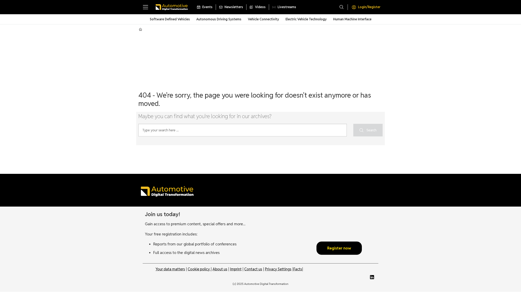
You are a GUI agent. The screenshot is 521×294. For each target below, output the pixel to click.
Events (207, 7)
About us (219, 269)
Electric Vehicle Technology (306, 19)
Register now (339, 248)
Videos (260, 7)
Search (371, 130)
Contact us (253, 269)
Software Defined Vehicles (170, 19)
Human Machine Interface (352, 19)
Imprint (236, 269)
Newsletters (233, 7)
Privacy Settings (278, 269)
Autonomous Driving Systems (218, 19)
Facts (297, 269)
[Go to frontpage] (171, 7)
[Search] (341, 7)
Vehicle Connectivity (263, 19)
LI (373, 277)
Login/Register (369, 7)
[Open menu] (145, 7)
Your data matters (170, 269)
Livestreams (287, 7)
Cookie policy (199, 269)
